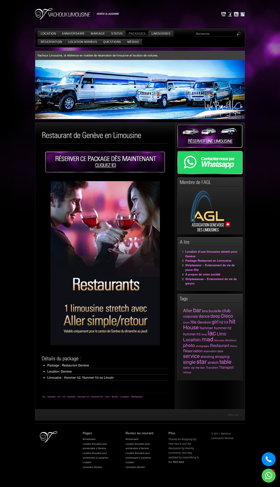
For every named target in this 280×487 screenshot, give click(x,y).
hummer (71, 396)
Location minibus (82, 42)
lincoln (115, 396)
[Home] (48, 441)
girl (215, 321)
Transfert (212, 367)
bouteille (215, 310)
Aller (187, 310)
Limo (107, 396)
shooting (207, 356)
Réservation (51, 42)
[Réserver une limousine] (209, 146)
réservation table (213, 351)
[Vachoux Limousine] (77, 18)
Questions (112, 42)
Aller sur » (234, 414)
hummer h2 (83, 396)
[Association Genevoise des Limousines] (210, 231)
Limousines (161, 33)
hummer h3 (97, 396)
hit (232, 321)
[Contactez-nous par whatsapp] (210, 173)
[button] (269, 476)
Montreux (230, 340)
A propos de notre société (202, 274)
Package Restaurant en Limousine (208, 260)
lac (212, 332)
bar (197, 310)
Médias (133, 42)
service (191, 355)
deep (215, 316)
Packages (137, 33)
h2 (59, 396)
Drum (186, 322)
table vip (189, 367)
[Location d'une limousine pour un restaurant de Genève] (105, 162)
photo (189, 345)
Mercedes (219, 340)
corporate (190, 316)
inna (204, 334)
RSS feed (178, 462)
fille (193, 322)
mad (207, 339)
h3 (64, 396)
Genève (51, 396)
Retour (233, 346)
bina (205, 310)
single (189, 361)
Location (48, 33)
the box (200, 367)
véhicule (187, 372)
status (117, 33)
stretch (213, 362)
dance (204, 316)
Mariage (98, 33)
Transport (226, 367)
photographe (202, 346)
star (201, 361)
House (191, 327)
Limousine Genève (92, 467)
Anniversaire (73, 33)
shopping (222, 356)
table (225, 361)
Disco (227, 315)
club (226, 310)
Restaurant (136, 396)
